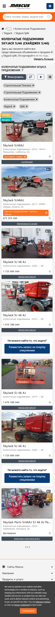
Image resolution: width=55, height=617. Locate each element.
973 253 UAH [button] (10, 218)
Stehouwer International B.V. (27, 538)
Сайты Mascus (15, 567)
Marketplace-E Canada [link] (27, 223)
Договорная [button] (9, 533)
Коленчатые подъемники (30, 28)
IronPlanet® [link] (27, 162)
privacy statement (22, 605)
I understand (28, 611)
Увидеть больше (43, 59)
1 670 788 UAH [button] (11, 325)
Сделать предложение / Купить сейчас (20, 213)
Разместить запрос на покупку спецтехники (27, 348)
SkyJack (8, 33)
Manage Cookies (43, 602)
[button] (14, 77)
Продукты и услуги (12, 579)
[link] (27, 126)
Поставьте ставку (13, 156)
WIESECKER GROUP (27, 276)
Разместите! (49, 6)
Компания (8, 573)
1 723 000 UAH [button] (11, 271)
